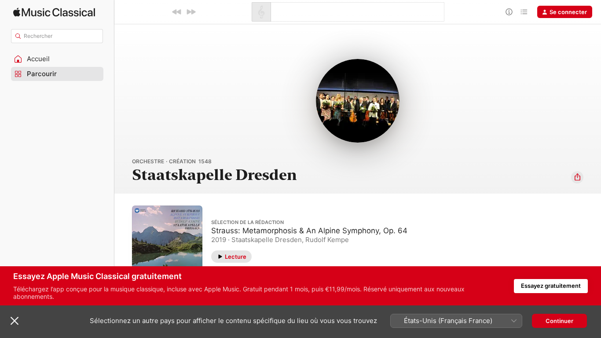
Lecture (235, 256)
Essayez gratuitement (551, 285)
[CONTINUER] (191, 12)
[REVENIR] (177, 12)
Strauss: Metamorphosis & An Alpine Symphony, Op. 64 (309, 230)
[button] (57, 59)
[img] (54, 12)
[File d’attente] (524, 12)
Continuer (559, 320)
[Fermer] (14, 321)
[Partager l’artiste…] (577, 177)
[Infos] (509, 12)
